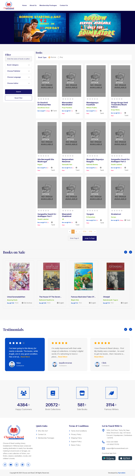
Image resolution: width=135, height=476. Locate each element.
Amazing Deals (12, 300)
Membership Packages (46, 438)
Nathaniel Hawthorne (46, 300)
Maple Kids (75, 300)
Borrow (53, 57)
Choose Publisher (13, 71)
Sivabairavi (116, 214)
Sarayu (113, 217)
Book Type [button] (42, 57)
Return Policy (76, 445)
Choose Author (12, 83)
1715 (90, 231)
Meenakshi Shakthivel (67, 215)
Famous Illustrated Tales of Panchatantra (82, 297)
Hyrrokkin (121, 473)
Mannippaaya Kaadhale (92, 104)
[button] (125, 252)
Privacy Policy (76, 434)
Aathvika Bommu (92, 164)
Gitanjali (106, 297)
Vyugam (90, 214)
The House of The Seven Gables (49, 297)
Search (18, 91)
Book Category (12, 65)
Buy (61, 57)
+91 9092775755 (112, 444)
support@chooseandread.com (117, 448)
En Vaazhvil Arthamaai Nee (44, 104)
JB (63, 219)
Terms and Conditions (79, 431)
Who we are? (43, 431)
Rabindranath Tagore (110, 300)
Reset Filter (18, 98)
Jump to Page (90, 238)
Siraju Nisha (115, 110)
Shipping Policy (76, 438)
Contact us (42, 434)
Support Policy (76, 441)
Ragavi (40, 164)
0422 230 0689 (112, 442)
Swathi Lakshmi (116, 164)
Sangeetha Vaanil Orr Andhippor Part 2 (120, 160)
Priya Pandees (67, 107)
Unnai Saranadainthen (16, 297)
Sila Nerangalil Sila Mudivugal (46, 160)
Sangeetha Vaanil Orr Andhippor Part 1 (47, 215)
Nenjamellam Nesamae (68, 160)
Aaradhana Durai (43, 107)
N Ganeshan (90, 217)
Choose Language (14, 77)
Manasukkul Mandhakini (67, 104)
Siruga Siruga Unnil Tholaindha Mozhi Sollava (119, 105)
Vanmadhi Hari (67, 164)
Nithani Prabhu (91, 107)
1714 (84, 231)
